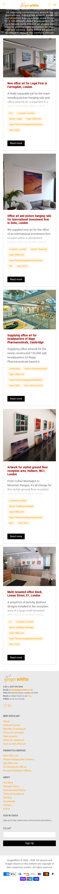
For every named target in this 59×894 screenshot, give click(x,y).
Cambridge (14, 368)
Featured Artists (11, 725)
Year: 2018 (22, 266)
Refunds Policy (11, 786)
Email (7, 828)
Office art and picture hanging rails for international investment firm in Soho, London (29, 219)
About (6, 721)
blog (29, 696)
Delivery (7, 797)
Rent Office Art (11, 755)
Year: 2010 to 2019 (33, 385)
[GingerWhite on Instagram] (5, 706)
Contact (7, 805)
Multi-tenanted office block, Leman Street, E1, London (24, 593)
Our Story (8, 782)
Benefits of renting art (14, 728)
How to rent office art (14, 743)
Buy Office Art (10, 763)
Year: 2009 (14, 385)
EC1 (11, 113)
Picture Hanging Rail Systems (18, 759)
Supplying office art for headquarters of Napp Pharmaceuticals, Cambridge (25, 338)
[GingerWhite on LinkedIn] (9, 706)
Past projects (10, 736)
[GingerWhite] (29, 4)
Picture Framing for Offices (17, 770)
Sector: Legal (15, 119)
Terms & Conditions (13, 793)
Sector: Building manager (21, 506)
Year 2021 (23, 523)
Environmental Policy (14, 790)
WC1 (11, 523)
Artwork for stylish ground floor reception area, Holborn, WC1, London (27, 470)
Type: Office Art (33, 119)
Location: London (26, 113)
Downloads (9, 801)
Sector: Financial (39, 249)
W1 (10, 266)
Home (6, 808)
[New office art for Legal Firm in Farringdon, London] (29, 58)
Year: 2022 (14, 130)
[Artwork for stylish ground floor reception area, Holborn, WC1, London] (29, 435)
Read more (16, 143)
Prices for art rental (13, 732)
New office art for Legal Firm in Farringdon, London (27, 85)
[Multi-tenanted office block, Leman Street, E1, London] (29, 566)
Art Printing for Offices (15, 767)
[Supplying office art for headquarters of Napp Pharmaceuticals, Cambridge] (29, 309)
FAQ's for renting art (13, 740)
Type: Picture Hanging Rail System (25, 124)
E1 (10, 621)
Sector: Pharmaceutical (35, 368)
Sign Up (29, 843)
